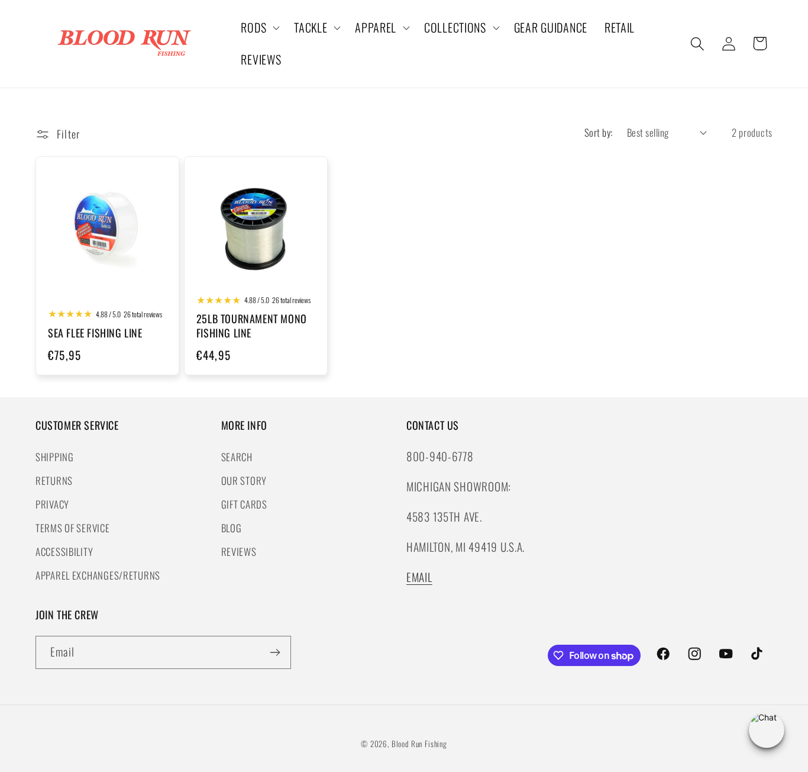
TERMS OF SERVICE (72, 527)
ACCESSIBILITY (64, 550)
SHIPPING (54, 456)
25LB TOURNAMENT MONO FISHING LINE (251, 326)
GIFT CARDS (244, 503)
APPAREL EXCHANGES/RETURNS (97, 574)
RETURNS (54, 479)
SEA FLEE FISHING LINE (95, 333)
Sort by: (598, 132)
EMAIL (419, 577)
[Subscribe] (274, 652)
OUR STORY (244, 479)
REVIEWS (239, 550)
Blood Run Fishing (419, 744)
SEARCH (237, 456)
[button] (259, 28)
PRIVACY (52, 503)
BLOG (231, 527)
